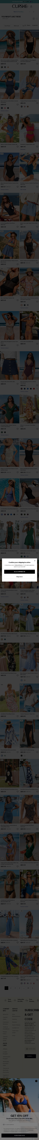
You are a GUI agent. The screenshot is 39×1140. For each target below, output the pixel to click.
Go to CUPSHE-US (19, 572)
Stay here (19, 577)
